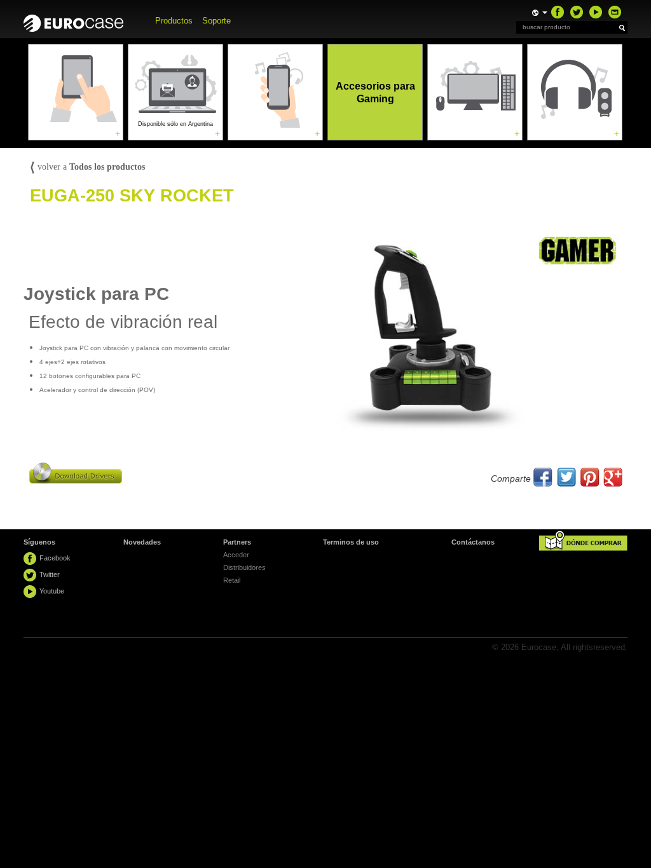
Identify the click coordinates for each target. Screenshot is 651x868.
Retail (231, 580)
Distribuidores (244, 567)
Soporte (216, 20)
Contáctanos (473, 542)
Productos (174, 20)
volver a (87, 167)
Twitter (49, 574)
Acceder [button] (236, 555)
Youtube (51, 591)
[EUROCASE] (80, 20)
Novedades (142, 542)
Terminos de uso (351, 542)
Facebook (55, 558)
